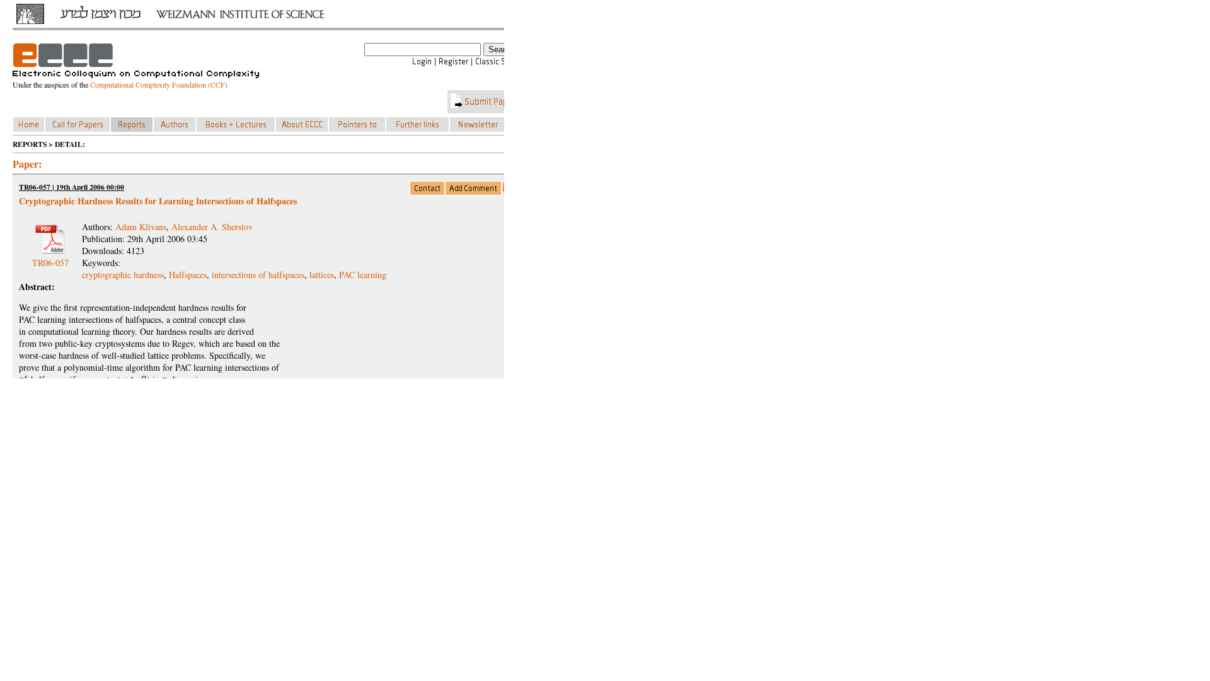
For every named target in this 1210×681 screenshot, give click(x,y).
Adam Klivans (140, 227)
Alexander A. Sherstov (212, 227)
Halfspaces (188, 275)
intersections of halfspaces (258, 275)
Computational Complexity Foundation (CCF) (159, 84)
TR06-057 (50, 258)
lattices (321, 275)
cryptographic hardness (123, 275)
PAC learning (362, 275)
